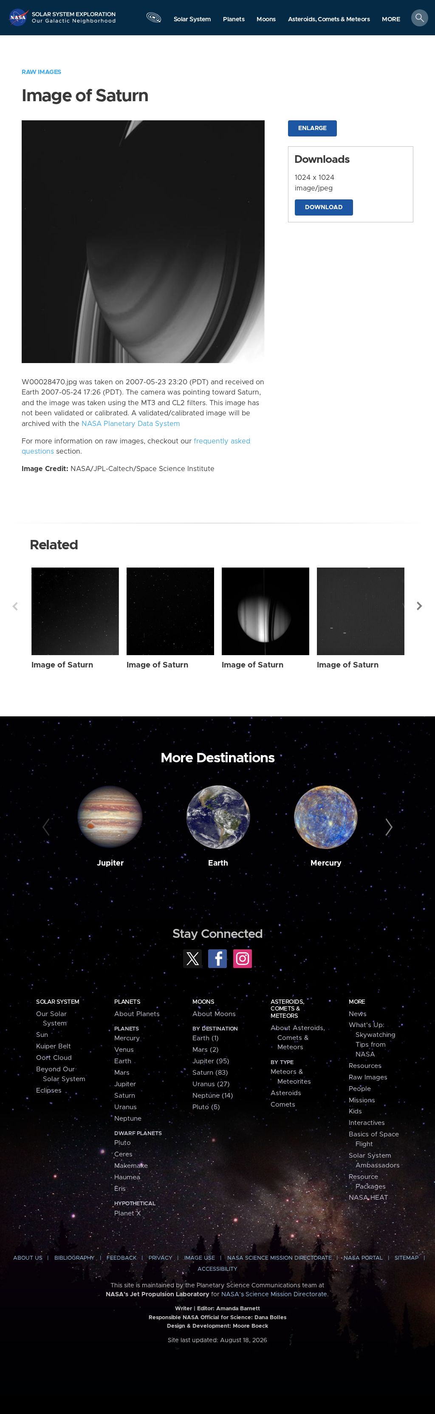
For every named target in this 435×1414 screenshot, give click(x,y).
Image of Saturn (62, 665)
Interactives (367, 1123)
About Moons (214, 1014)
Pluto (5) (206, 1107)
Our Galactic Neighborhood (73, 23)
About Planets (137, 1014)
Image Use (199, 1258)
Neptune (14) (212, 1096)
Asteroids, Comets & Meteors (287, 1009)
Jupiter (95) (210, 1061)
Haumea (127, 1177)
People (360, 1089)
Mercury (326, 863)
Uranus (125, 1107)
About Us (27, 1258)
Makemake (131, 1166)
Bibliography (74, 1258)
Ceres (123, 1154)
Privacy (160, 1258)
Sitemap (406, 1258)
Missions (362, 1100)
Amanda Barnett (238, 1309)
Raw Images (41, 72)
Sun (42, 1035)
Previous (14, 606)
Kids (355, 1111)
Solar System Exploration (73, 11)
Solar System (57, 1002)
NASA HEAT (368, 1198)
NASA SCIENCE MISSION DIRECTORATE (279, 1258)
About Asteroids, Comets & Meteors (298, 1038)
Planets (127, 1002)
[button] (391, 19)
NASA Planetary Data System (131, 423)
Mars (122, 1073)
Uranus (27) (211, 1084)
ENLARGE (312, 128)
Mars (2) (205, 1050)
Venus (124, 1050)
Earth (218, 863)
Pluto (122, 1143)
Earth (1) (205, 1038)
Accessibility (217, 1269)
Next (420, 606)
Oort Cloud (54, 1058)
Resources (365, 1066)
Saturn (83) (210, 1073)
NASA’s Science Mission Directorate (274, 1295)
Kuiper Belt (53, 1046)
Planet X (127, 1213)
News (358, 1014)
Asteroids (286, 1093)
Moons (203, 1002)
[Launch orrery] (153, 19)
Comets (283, 1105)
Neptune (127, 1119)
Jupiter (110, 863)
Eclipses (49, 1090)
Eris (120, 1189)
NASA (19, 17)
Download (324, 207)
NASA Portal (363, 1258)
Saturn (124, 1096)
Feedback (121, 1258)
